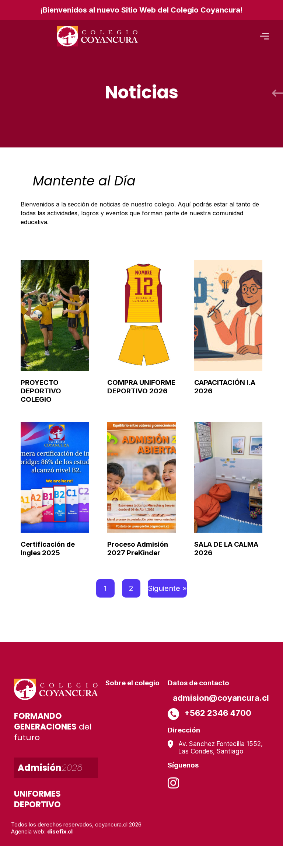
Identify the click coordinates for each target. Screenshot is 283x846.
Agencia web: (42, 831)
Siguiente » (167, 588)
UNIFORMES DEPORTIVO (37, 799)
